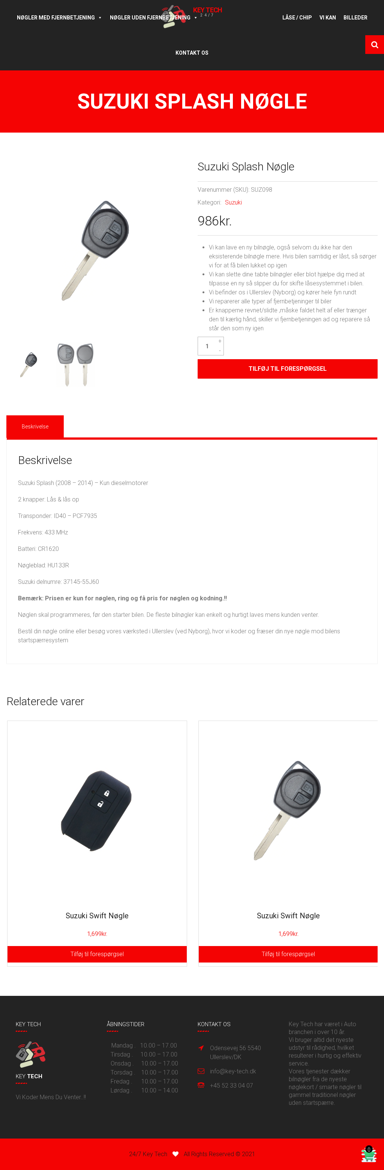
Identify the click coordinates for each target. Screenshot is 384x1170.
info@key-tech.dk (233, 1071)
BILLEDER (356, 18)
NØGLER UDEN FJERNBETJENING (150, 18)
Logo (240, 17)
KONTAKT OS (192, 53)
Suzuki (233, 202)
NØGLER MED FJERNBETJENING (56, 18)
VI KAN (328, 18)
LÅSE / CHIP (297, 18)
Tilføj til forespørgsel (288, 368)
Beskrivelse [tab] (35, 427)
